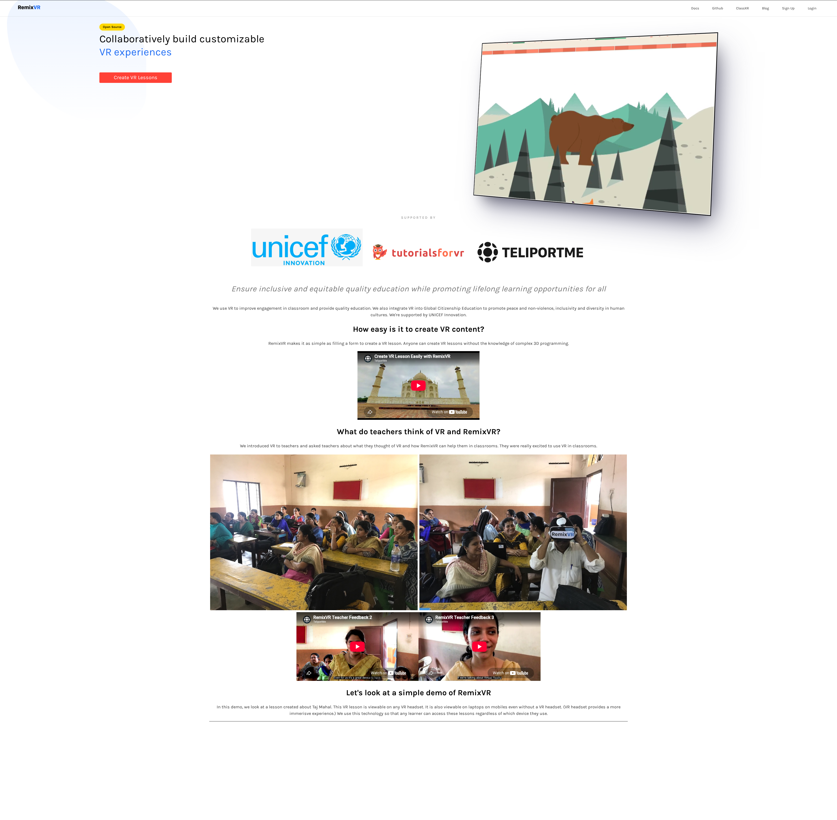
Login (812, 8)
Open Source (112, 27)
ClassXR (742, 8)
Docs (695, 8)
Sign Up (788, 8)
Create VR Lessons (135, 77)
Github (717, 8)
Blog (765, 8)
